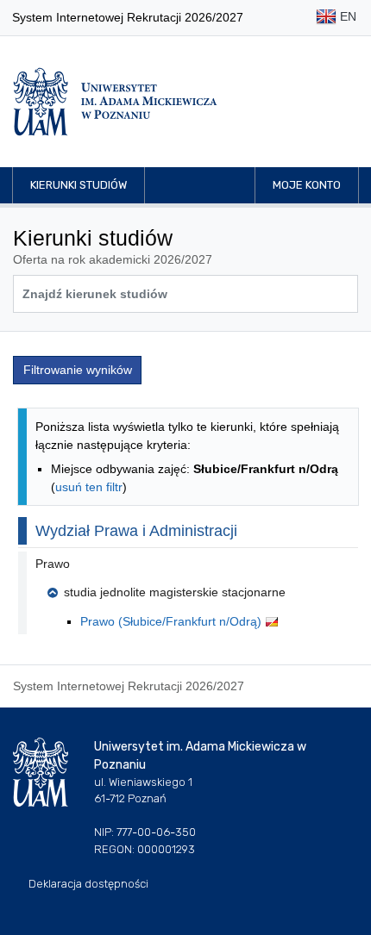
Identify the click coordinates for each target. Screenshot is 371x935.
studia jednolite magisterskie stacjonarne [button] (175, 592)
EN (346, 16)
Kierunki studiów (78, 184)
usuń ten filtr (89, 487)
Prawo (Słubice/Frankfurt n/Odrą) (172, 621)
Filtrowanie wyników (77, 370)
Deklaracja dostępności (88, 883)
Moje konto (307, 184)
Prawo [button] (52, 563)
